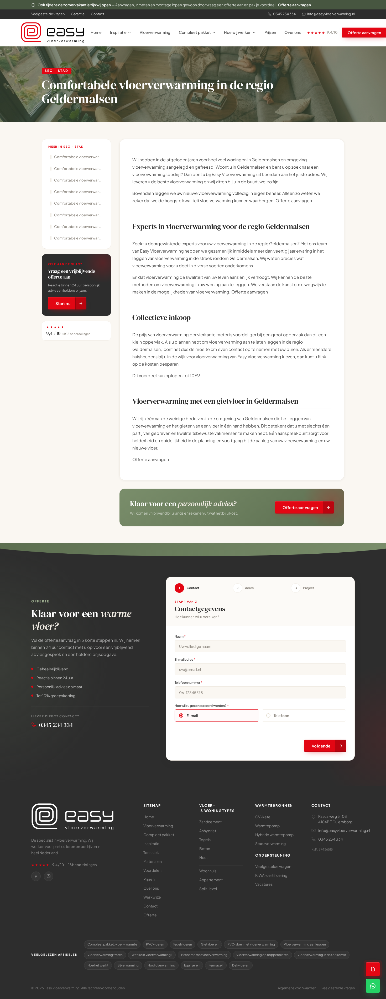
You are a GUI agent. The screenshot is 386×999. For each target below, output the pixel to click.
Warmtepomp (267, 825)
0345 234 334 (284, 14)
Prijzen (270, 32)
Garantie (78, 14)
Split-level (208, 888)
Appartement (211, 879)
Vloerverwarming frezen (105, 955)
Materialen (152, 861)
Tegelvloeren (182, 944)
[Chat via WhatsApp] (373, 986)
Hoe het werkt (97, 965)
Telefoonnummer (188, 683)
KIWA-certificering (271, 875)
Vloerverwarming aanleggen (305, 944)
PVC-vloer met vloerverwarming (251, 944)
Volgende (321, 745)
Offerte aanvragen (294, 4)
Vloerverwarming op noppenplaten (262, 955)
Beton (204, 848)
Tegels (205, 839)
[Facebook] (36, 876)
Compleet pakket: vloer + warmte (112, 944)
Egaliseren (192, 965)
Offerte (150, 914)
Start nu (63, 303)
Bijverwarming (128, 965)
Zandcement (210, 821)
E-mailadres (185, 659)
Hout (203, 857)
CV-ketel (263, 816)
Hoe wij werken (237, 32)
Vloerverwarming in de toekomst (322, 955)
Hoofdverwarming (161, 965)
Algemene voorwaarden (297, 988)
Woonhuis (207, 870)
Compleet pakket (195, 32)
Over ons (292, 32)
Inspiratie (118, 32)
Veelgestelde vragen (48, 14)
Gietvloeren (209, 944)
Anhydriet (207, 830)
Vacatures (264, 884)
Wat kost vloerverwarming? (152, 955)
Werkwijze (152, 897)
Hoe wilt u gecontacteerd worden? (202, 706)
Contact (97, 14)
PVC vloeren (155, 944)
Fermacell (215, 965)
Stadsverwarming (270, 843)
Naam (180, 636)
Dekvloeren (240, 965)
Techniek (151, 852)
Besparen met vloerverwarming (204, 955)
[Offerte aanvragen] (373, 969)
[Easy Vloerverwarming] (52, 32)
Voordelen (152, 870)
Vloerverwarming (155, 32)
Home (96, 32)
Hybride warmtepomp (274, 834)
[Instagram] (48, 876)
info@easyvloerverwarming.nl (331, 14)
